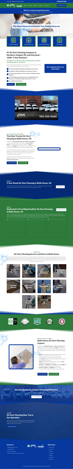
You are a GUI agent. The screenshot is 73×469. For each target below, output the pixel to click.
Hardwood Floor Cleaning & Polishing (44, 271)
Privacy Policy (43, 466)
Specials (35, 5)
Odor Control (44, 286)
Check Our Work (61, 209)
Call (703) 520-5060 (21, 84)
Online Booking (61, 5)
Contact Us (46, 5)
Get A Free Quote (12, 162)
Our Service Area (12, 426)
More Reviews (60, 186)
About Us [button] (41, 5)
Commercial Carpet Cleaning (44, 302)
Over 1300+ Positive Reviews (15, 1)
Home (25, 5)
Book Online (11, 84)
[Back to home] (15, 5)
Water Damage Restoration (29, 271)
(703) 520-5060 (61, 1)
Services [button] (30, 5)
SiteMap (48, 466)
